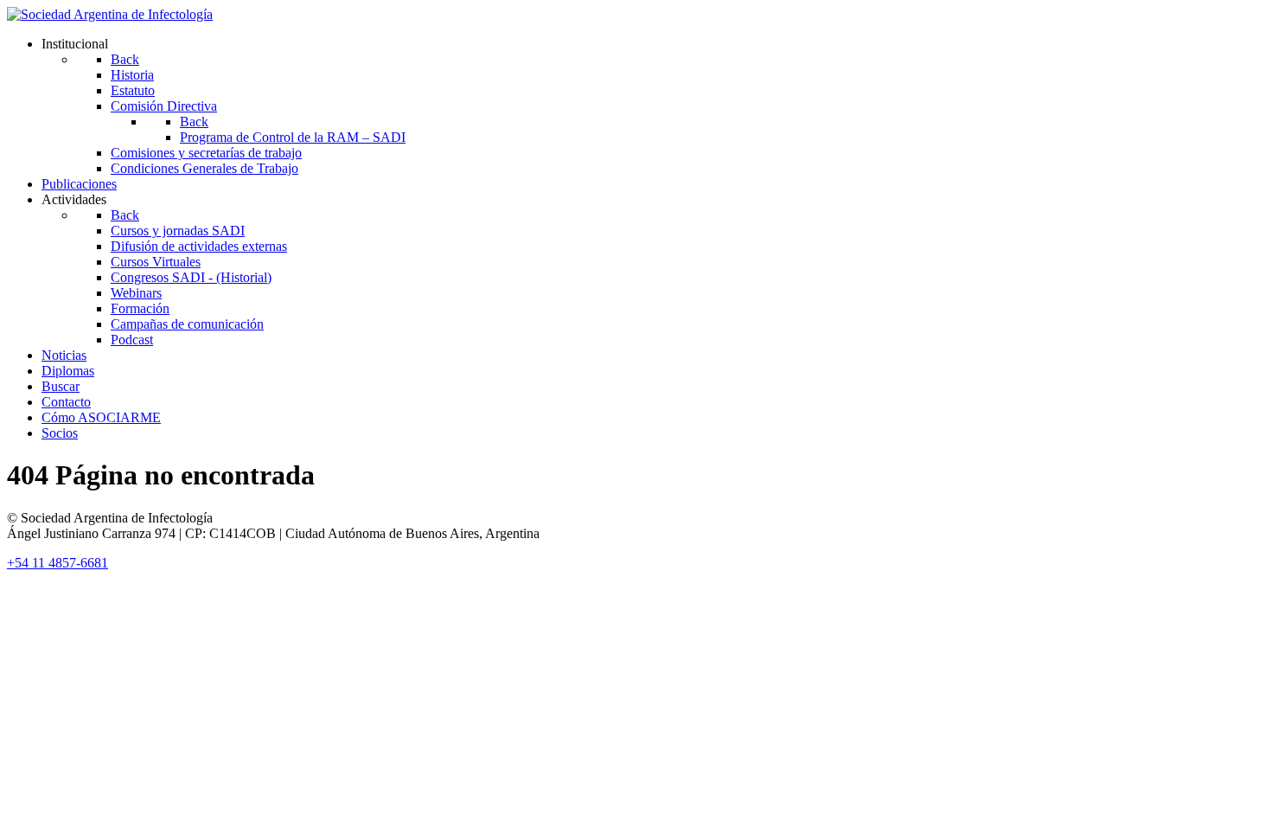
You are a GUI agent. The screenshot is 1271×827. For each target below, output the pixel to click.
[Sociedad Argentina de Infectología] (110, 14)
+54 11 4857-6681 (57, 562)
